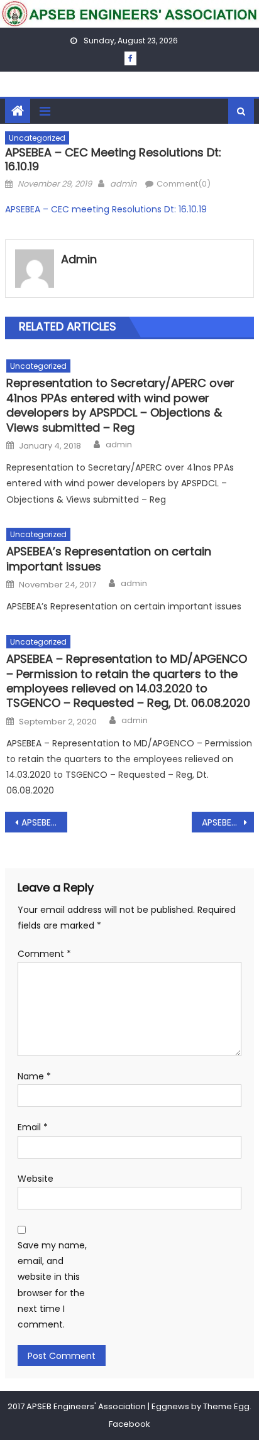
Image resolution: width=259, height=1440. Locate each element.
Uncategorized (37, 138)
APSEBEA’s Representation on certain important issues (108, 559)
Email (33, 1127)
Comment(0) (184, 184)
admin (123, 184)
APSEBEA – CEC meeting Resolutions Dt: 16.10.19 (106, 209)
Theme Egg (226, 1406)
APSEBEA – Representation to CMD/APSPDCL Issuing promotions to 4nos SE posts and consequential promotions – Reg (44, 822)
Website (35, 1178)
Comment (44, 953)
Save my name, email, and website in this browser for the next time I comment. (52, 1285)
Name (34, 1076)
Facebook (129, 1424)
